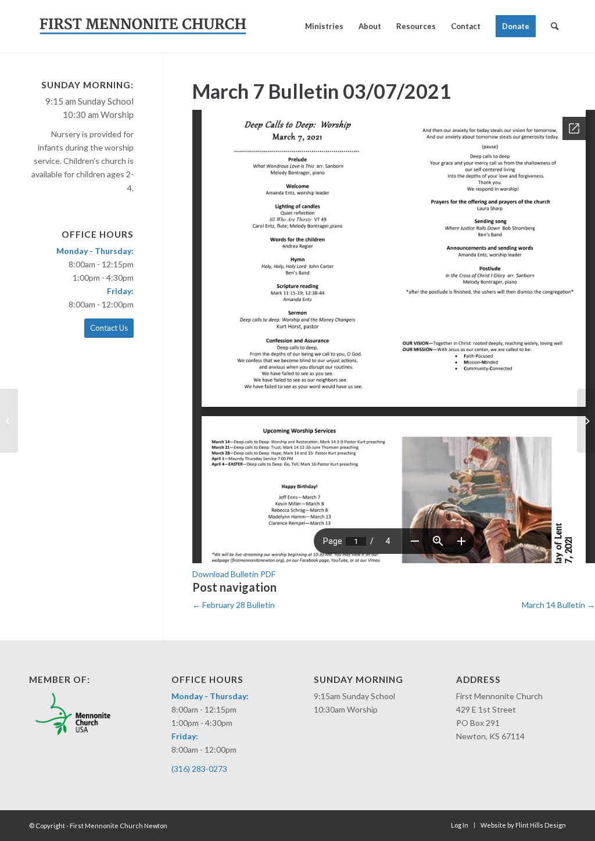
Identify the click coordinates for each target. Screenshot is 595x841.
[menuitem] (324, 26)
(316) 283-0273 (199, 769)
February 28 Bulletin (233, 605)
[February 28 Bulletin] (9, 421)
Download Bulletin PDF (233, 574)
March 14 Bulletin (558, 605)
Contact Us (109, 327)
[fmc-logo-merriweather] (142, 26)
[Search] (554, 26)
